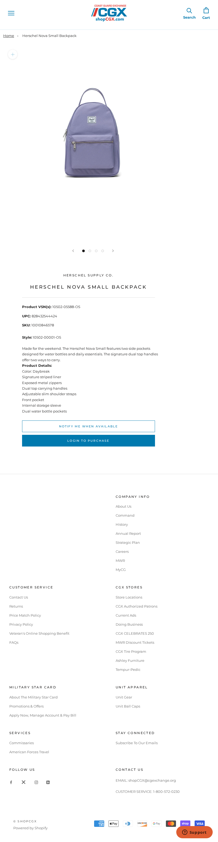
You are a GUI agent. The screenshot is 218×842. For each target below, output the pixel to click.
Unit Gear (124, 697)
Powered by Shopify (30, 828)
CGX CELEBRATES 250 (135, 633)
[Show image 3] (96, 251)
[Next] (113, 251)
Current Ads (126, 615)
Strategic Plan (128, 542)
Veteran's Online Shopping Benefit (39, 633)
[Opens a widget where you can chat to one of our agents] (194, 832)
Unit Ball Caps (128, 706)
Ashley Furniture (130, 660)
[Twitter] (23, 782)
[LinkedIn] (48, 782)
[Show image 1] (83, 251)
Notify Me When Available (88, 426)
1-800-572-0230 (166, 791)
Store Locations (129, 597)
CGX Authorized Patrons (136, 606)
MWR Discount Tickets (135, 642)
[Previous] (73, 251)
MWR (120, 560)
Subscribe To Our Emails (137, 743)
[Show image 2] (90, 251)
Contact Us (18, 597)
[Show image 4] (102, 251)
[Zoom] (12, 54)
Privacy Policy (21, 624)
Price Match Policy (25, 615)
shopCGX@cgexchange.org (152, 780)
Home (8, 35)
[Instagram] (36, 782)
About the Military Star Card (33, 697)
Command (125, 515)
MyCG (121, 569)
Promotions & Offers (26, 706)
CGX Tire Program (131, 651)
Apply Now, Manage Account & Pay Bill (42, 715)
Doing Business (129, 624)
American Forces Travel (29, 752)
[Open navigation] (11, 13)
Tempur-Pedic (128, 669)
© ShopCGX (25, 821)
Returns (16, 606)
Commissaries (21, 743)
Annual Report (128, 533)
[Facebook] (11, 782)
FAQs (13, 642)
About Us (123, 506)
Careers (122, 551)
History (122, 524)
